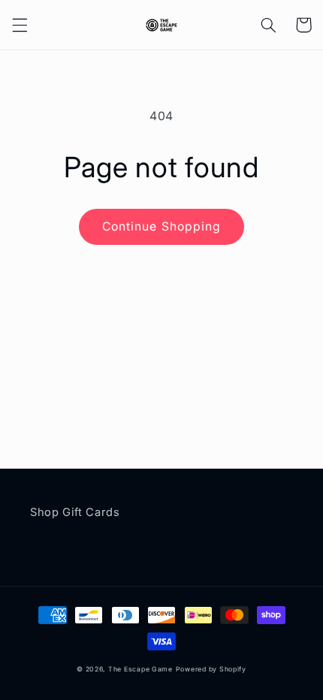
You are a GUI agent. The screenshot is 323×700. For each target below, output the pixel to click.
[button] (19, 25)
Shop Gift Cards (74, 512)
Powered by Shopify (211, 669)
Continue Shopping (161, 226)
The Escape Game (140, 669)
